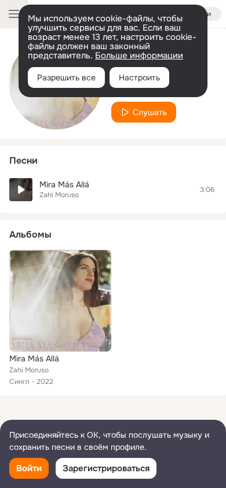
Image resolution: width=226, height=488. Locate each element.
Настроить (139, 77)
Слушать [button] (150, 112)
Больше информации (139, 55)
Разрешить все (66, 77)
